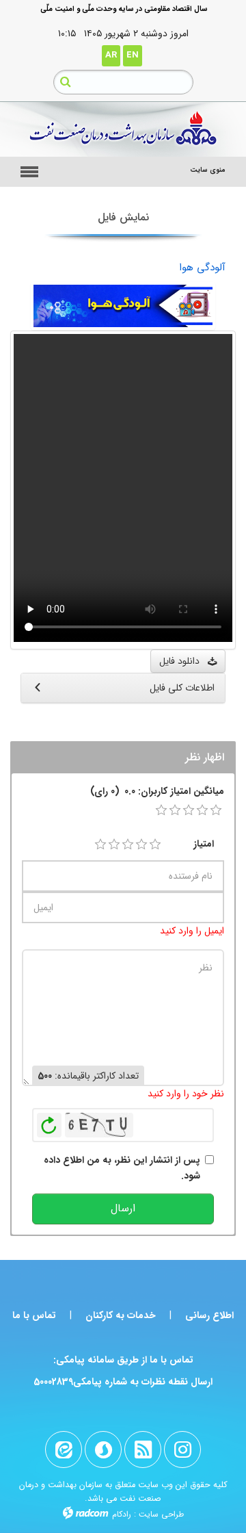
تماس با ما (34, 1315)
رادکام (121, 1514)
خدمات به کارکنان (120, 1315)
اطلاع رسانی (209, 1315)
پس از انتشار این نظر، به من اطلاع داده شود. (122, 1167)
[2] (114, 844)
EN (132, 55)
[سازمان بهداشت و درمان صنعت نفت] (123, 129)
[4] (141, 844)
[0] (161, 810)
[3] (128, 844)
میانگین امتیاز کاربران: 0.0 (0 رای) (157, 791)
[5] (155, 844)
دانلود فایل (183, 661)
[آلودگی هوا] (123, 305)
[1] (100, 844)
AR (111, 55)
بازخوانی (49, 1121)
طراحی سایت (161, 1514)
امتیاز (203, 843)
